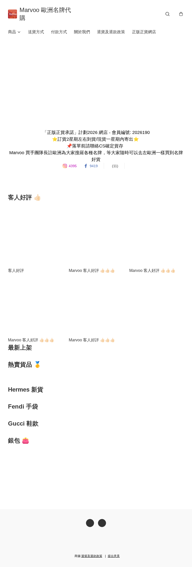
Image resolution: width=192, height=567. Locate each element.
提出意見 (114, 556)
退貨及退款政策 (111, 32)
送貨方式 (36, 32)
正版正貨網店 (144, 32)
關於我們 (82, 32)
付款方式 (59, 32)
